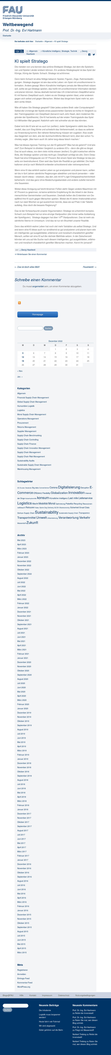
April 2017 (21, 847)
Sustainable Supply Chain (68, 513)
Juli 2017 (21, 834)
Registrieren (22, 970)
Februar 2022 (23, 603)
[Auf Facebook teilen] (90, 54)
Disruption (85, 487)
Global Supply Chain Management (32, 401)
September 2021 (24, 624)
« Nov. (20, 371)
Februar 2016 (23, 906)
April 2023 (21, 544)
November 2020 (24, 666)
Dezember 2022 (24, 561)
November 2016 (24, 868)
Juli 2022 (21, 582)
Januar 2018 (22, 809)
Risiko (37, 508)
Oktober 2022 (23, 569)
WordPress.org (23, 986)
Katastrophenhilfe (31, 498)
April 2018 (21, 796)
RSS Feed (19, 303)
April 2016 (21, 897)
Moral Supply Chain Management (31, 414)
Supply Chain (29, 513)
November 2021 (24, 615)
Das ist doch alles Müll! (27, 266)
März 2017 (22, 851)
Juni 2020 (21, 687)
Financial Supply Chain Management (33, 397)
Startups (20, 513)
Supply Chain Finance (26, 443)
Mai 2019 (21, 742)
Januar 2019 (22, 759)
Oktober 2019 (23, 721)
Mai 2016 (21, 893)
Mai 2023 (21, 540)
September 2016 (24, 876)
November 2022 (24, 565)
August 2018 (22, 780)
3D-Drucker (21, 488)
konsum (43, 497)
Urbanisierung (52, 518)
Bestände (28, 488)
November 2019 (24, 716)
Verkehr (84, 517)
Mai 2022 (21, 590)
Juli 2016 (21, 885)
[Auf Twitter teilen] (94, 54)
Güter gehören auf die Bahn (51, 1030)
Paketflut (69, 503)
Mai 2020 (21, 691)
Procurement (22, 422)
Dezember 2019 (24, 712)
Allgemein (48, 41)
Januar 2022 (22, 607)
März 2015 (22, 952)
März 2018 (22, 801)
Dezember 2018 (24, 763)
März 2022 (22, 599)
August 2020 (22, 679)
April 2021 (21, 645)
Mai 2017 (21, 843)
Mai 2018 (21, 792)
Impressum (47, 995)
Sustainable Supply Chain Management (34, 464)
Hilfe (21, 995)
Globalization (59, 493)
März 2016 (22, 902)
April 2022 (21, 594)
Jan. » (20, 376)
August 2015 (22, 931)
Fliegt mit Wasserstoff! (84, 1030)
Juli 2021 (21, 632)
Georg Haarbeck (28, 249)
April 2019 (21, 746)
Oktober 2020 (23, 670)
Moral (51, 503)
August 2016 (22, 881)
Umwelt (41, 517)
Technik (73, 51)
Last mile (73, 498)
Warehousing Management (28, 469)
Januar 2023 (22, 557)
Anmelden (21, 974)
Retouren (30, 507)
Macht (35, 503)
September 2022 (24, 573)
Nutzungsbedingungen (85, 995)
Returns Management (26, 427)
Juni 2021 (21, 637)
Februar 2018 (23, 805)
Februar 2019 (23, 754)
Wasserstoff (21, 523)
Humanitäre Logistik (25, 406)
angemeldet (38, 286)
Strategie (65, 51)
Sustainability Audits (25, 460)
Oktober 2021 (23, 620)
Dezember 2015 (24, 914)
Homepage (37, 314)
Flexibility (46, 493)
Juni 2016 (21, 889)
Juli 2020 (21, 683)
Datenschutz (63, 995)
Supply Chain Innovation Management (33, 448)
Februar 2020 (23, 704)
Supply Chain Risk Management (31, 456)
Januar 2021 (22, 658)
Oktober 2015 (23, 923)
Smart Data (84, 507)
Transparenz (84, 512)
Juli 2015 (21, 935)
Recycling (78, 503)
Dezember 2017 (24, 813)
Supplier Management (26, 431)
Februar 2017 (23, 855)
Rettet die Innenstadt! (84, 1013)
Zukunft (32, 522)
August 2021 (22, 628)
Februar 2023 (23, 552)
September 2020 (24, 674)
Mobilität (43, 503)
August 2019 (22, 729)
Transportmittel (26, 517)
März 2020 (22, 700)
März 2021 (22, 649)
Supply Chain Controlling (27, 439)
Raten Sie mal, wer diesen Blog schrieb (85, 1043)
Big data (35, 487)
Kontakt (32, 995)
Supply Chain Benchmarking (29, 435)
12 (23, 357)
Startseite (7, 35)
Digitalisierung (69, 486)
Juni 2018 (21, 788)
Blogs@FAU (8, 995)
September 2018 (24, 775)
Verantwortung (68, 517)
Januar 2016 (22, 910)
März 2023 (22, 548)
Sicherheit (74, 507)
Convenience (44, 488)
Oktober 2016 (23, 872)
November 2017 (24, 817)
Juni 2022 (21, 586)
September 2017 (24, 826)
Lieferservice (85, 498)
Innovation (76, 492)
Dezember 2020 (24, 662)
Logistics (21, 410)
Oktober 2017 (23, 822)
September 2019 (24, 725)
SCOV (56, 507)
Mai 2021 (21, 641)
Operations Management (28, 418)
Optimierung (60, 503)
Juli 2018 (21, 784)
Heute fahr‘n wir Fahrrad (49, 1021)
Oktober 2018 (23, 771)
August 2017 (22, 830)
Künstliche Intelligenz (52, 51)
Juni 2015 (21, 939)
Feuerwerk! (89, 266)
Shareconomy (64, 507)
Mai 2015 (21, 944)
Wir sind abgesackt (47, 1025)
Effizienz (38, 493)
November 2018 (24, 767)
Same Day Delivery (47, 507)
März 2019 (22, 750)
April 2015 (21, 948)
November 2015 (24, 918)
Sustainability (46, 512)
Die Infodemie (45, 1010)
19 (23, 360)
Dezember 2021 (24, 611)
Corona (54, 487)
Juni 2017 (21, 838)
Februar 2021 (23, 653)
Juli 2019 (21, 733)
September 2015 (24, 927)
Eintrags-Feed (23, 978)
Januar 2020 (22, 708)
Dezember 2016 (24, 864)
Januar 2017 (22, 859)
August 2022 (22, 578)
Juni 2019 (21, 737)
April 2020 (21, 695)
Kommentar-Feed (24, 982)
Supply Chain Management (29, 452)
